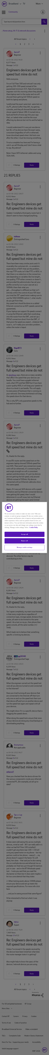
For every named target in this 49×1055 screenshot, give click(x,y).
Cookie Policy (33, 527)
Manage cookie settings (24, 547)
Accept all (24, 534)
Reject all (24, 541)
